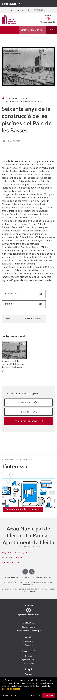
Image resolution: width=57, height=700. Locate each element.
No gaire (28, 412)
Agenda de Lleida (28, 659)
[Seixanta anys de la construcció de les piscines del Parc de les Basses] (14, 350)
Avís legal (28, 674)
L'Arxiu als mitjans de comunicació (22, 509)
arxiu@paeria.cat (10, 562)
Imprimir (9, 303)
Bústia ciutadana (28, 627)
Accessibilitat (28, 641)
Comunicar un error (26, 421)
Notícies (24, 98)
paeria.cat (9, 4)
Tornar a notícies (32, 318)
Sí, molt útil (28, 402)
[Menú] (19, 3)
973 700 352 (17, 557)
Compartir (11, 293)
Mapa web (28, 645)
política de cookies (11, 688)
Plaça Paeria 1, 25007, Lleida (16, 552)
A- (23, 10)
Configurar (9, 695)
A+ (12, 10)
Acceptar (48, 695)
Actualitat (13, 98)
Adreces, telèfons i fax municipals (28, 630)
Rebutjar (35, 695)
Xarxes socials (28, 663)
